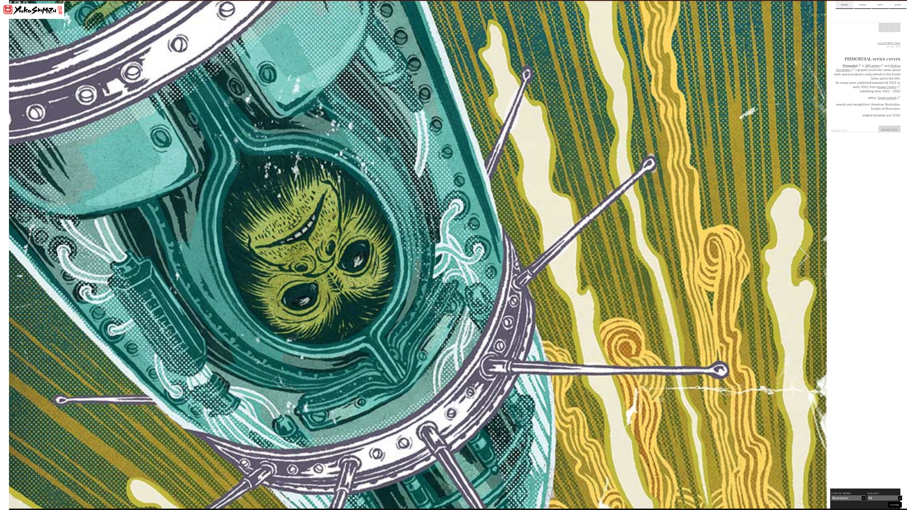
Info (880, 4)
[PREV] (895, 27)
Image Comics (886, 87)
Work (844, 4)
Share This (889, 129)
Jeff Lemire (872, 66)
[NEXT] (884, 27)
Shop (898, 4)
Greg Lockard (887, 98)
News (862, 4)
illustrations (889, 43)
